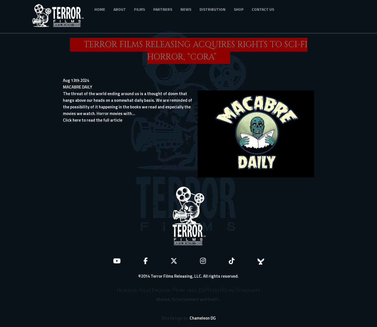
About (119, 9)
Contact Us (263, 9)
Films (139, 9)
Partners (162, 9)
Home (99, 9)
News (185, 9)
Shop (238, 9)
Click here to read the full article (92, 120)
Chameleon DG (203, 318)
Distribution (212, 9)
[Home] (60, 16)
